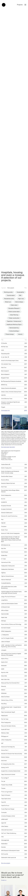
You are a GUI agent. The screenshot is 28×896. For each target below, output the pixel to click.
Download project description (8, 447)
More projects (10, 288)
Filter (25, 288)
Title (2, 339)
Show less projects (5, 863)
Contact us (3, 880)
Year (26, 339)
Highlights (3, 288)
